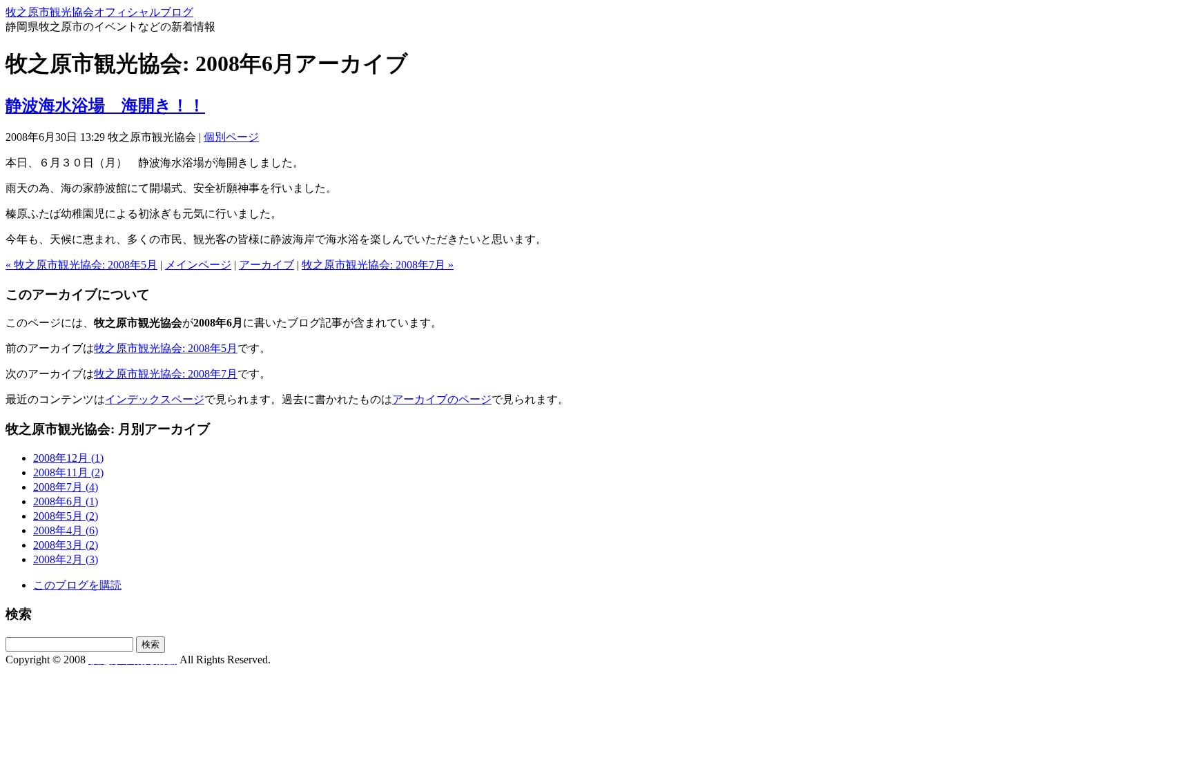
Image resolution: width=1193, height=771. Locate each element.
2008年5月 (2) (65, 516)
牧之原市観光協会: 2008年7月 (165, 374)
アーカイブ (266, 265)
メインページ (198, 265)
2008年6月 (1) (65, 501)
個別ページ (231, 137)
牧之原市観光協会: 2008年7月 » (378, 265)
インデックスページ (154, 399)
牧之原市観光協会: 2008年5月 (165, 348)
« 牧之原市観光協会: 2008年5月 (81, 265)
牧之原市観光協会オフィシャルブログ (99, 12)
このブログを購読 (77, 585)
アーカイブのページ (442, 399)
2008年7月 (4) (65, 487)
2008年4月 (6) (65, 530)
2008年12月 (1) (68, 458)
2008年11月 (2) (68, 472)
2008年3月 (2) (65, 545)
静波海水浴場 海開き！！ (105, 106)
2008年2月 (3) (65, 559)
